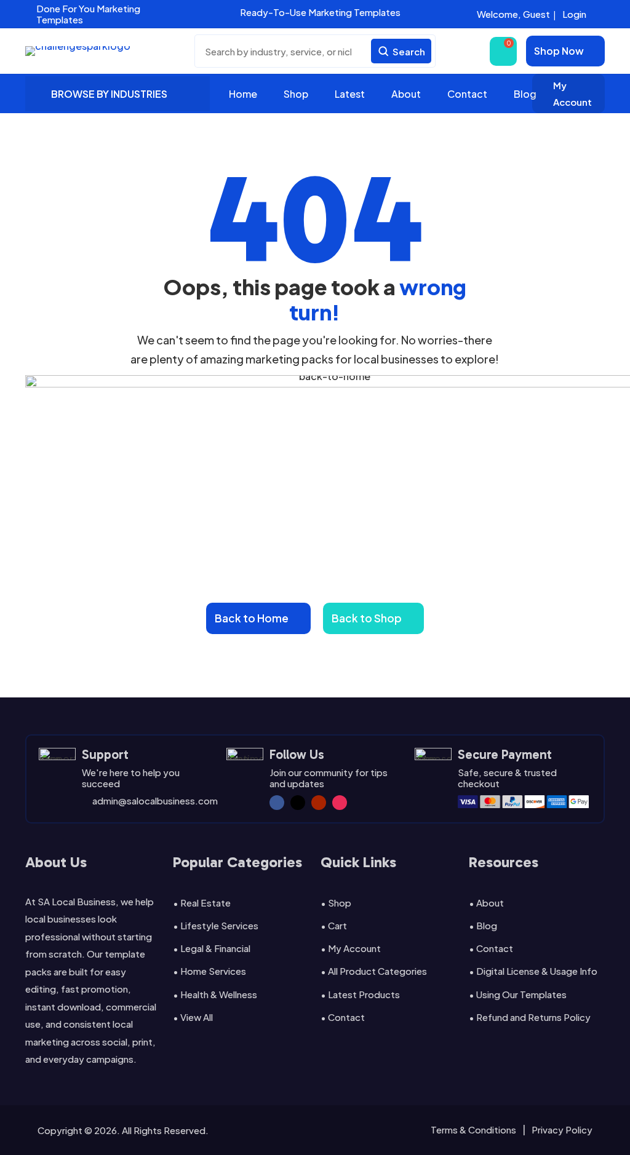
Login (574, 14)
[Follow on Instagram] (339, 802)
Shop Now (559, 50)
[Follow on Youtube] (318, 802)
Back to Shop (367, 618)
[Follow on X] (297, 802)
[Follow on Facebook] (276, 802)
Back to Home (252, 618)
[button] (201, 12)
